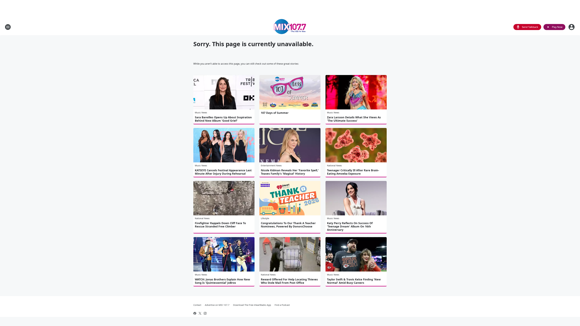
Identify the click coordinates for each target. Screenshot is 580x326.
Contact (197, 304)
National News (334, 165)
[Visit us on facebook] (195, 313)
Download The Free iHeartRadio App (252, 304)
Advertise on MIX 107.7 (217, 304)
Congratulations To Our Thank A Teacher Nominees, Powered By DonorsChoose (288, 224)
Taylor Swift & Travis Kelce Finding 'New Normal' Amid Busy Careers (354, 281)
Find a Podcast (282, 304)
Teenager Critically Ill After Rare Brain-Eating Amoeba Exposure (353, 172)
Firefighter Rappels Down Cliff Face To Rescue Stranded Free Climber (220, 224)
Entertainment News (271, 165)
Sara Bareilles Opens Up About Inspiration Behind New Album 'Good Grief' (223, 119)
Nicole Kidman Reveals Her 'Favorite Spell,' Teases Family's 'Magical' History (290, 172)
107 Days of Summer (274, 112)
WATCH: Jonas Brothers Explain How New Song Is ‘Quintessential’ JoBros (222, 281)
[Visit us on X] (200, 313)
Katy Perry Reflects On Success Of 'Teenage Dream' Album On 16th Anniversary (350, 226)
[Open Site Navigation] (8, 27)
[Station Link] (290, 27)
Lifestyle (265, 218)
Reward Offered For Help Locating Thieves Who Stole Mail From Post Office (289, 281)
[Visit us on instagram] (205, 313)
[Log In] (572, 27)
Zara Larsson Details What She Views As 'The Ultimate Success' (354, 119)
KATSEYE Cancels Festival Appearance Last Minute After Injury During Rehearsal (223, 172)
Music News (201, 112)
